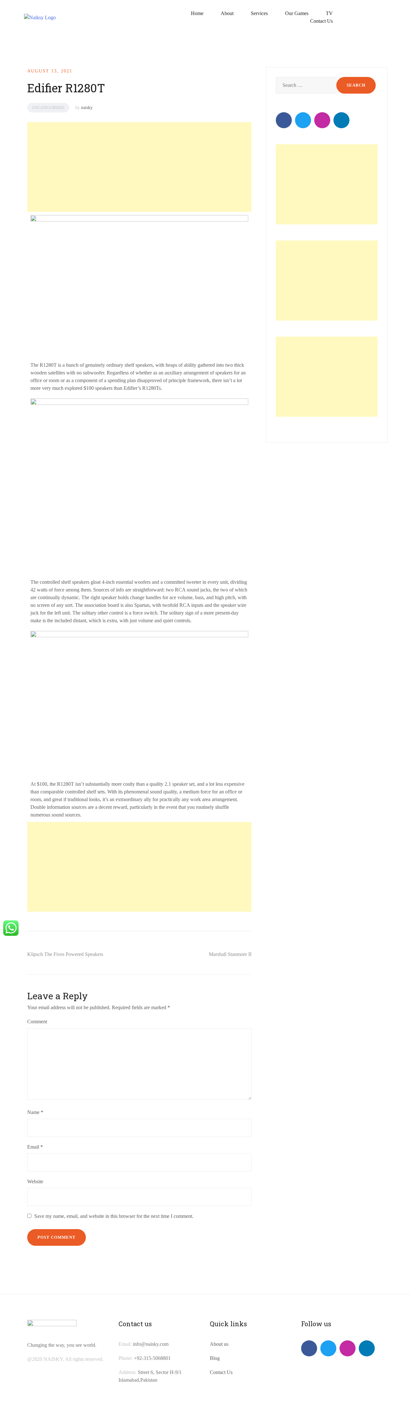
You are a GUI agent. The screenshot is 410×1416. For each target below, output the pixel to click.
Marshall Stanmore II (230, 954)
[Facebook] (284, 120)
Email (35, 1147)
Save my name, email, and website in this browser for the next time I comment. (113, 1216)
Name (35, 1112)
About (227, 13)
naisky (87, 107)
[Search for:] (305, 85)
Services (259, 13)
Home (197, 13)
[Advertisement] (138, 167)
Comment (37, 1021)
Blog (215, 1358)
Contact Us (321, 21)
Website (35, 1181)
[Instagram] (322, 120)
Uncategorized (48, 107)
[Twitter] (303, 120)
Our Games (296, 13)
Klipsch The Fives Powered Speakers (65, 954)
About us (219, 1344)
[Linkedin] (341, 120)
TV (329, 13)
